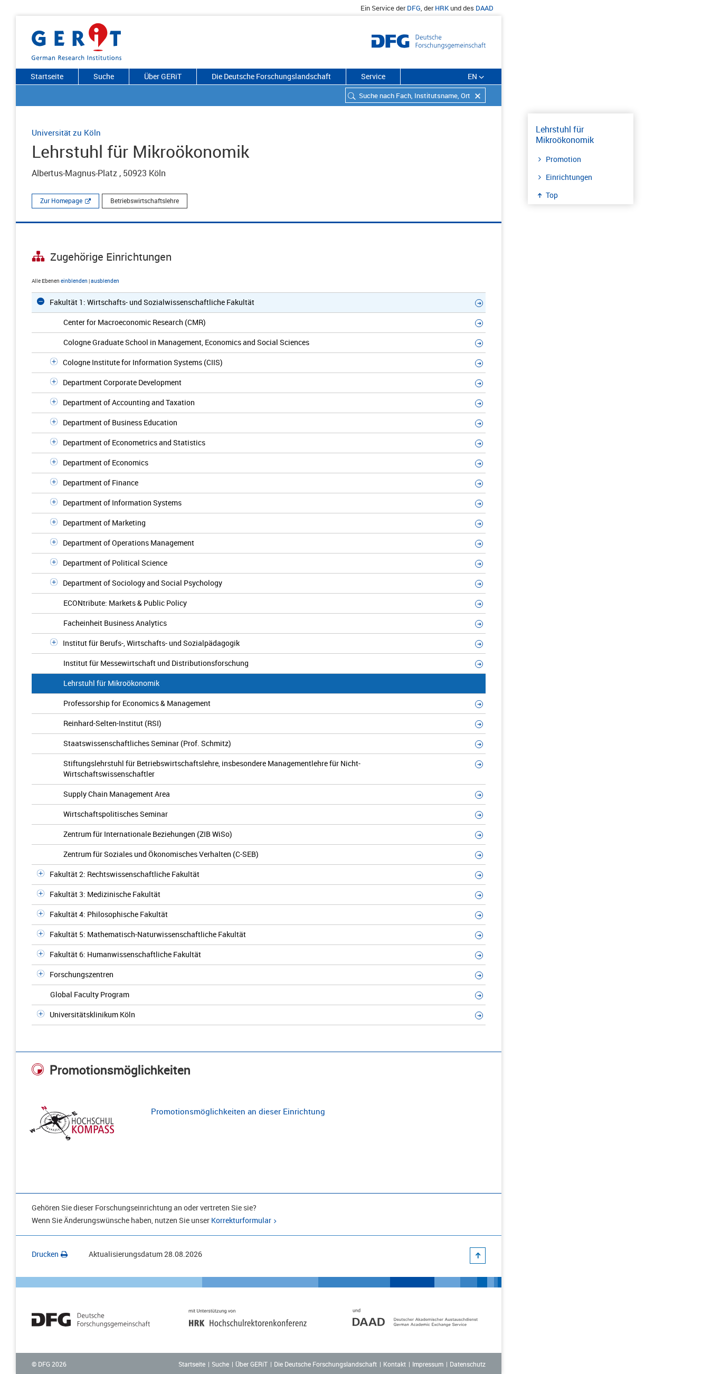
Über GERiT (163, 76)
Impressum (427, 1364)
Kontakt (394, 1364)
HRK (442, 8)
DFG (414, 8)
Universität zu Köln (66, 132)
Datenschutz (468, 1364)
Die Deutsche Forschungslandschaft (271, 76)
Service (373, 76)
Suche (103, 76)
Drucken (45, 1254)
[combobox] (415, 95)
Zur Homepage (61, 200)
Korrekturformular (241, 1220)
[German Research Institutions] (76, 39)
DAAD (485, 8)
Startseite (47, 76)
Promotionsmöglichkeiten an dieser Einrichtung (238, 1111)
